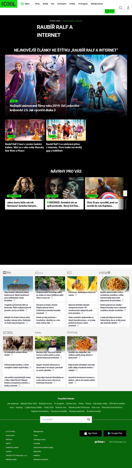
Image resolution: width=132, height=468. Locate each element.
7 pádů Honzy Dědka (33, 407)
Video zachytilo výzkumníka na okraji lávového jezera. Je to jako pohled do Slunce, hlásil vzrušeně (81, 321)
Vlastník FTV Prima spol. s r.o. (16, 455)
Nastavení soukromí (41, 459)
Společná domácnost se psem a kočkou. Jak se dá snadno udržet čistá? (81, 380)
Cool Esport (61, 4)
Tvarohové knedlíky (59, 411)
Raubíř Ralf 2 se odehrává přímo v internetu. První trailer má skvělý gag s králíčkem (64, 147)
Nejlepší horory (45, 403)
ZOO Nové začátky (117, 403)
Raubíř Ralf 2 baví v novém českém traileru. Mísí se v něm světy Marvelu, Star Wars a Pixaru (24, 147)
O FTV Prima (10, 431)
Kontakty (37, 443)
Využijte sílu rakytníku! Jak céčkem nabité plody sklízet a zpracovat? (80, 355)
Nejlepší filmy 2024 (28, 403)
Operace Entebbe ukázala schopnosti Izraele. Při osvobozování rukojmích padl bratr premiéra (80, 309)
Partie (81, 403)
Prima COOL (55, 21)
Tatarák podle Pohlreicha (79, 407)
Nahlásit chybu (11, 459)
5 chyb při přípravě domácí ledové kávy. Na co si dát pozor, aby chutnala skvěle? (113, 320)
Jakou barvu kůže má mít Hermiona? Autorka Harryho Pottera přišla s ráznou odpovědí (21, 204)
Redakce (37, 455)
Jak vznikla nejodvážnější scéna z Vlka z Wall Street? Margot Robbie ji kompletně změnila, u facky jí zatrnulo (17, 381)
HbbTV (8, 443)
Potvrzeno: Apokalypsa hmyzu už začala (81, 293)
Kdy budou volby (100, 403)
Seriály (45, 4)
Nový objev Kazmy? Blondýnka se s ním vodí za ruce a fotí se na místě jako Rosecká (50, 380)
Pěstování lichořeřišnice (112, 407)
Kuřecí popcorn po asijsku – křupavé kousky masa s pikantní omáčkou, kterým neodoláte (113, 307)
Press (36, 435)
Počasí (88, 403)
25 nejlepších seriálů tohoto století (15, 353)
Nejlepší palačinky (77, 411)
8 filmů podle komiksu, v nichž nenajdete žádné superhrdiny (16, 366)
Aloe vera (96, 407)
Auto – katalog (16, 407)
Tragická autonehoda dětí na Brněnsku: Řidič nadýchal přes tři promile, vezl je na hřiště (17, 307)
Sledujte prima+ (97, 4)
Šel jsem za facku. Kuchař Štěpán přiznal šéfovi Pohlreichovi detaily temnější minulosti (48, 309)
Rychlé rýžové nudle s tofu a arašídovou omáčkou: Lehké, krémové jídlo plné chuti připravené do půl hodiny (112, 296)
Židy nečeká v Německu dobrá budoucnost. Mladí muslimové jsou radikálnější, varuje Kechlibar (16, 296)
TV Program (83, 4)
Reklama (9, 439)
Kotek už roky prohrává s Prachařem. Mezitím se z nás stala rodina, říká (48, 320)
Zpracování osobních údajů (43, 447)
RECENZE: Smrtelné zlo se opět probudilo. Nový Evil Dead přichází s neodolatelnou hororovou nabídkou (63, 204)
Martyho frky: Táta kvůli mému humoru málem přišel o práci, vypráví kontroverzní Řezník (48, 355)
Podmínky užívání (12, 447)
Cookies (9, 451)
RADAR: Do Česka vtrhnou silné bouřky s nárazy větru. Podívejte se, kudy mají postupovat (17, 320)
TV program (59, 403)
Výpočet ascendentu (40, 411)
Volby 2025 (48, 407)
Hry (52, 4)
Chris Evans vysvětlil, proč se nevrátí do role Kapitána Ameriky (102, 204)
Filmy (37, 4)
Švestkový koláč (94, 411)
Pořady (72, 4)
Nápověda (37, 451)
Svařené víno (60, 407)
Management (38, 431)
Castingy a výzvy (39, 439)
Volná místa (10, 435)
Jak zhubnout (13, 403)
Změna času (71, 403)
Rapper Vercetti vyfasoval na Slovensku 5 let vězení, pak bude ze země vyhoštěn (49, 367)
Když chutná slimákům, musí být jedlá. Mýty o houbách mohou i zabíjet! (81, 367)
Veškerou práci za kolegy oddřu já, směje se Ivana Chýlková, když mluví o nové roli (49, 295)
